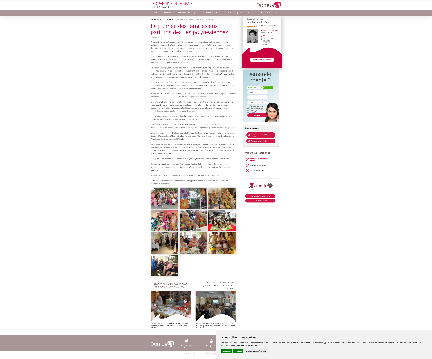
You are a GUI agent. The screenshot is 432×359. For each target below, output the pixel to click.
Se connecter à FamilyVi (260, 200)
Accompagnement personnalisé (177, 13)
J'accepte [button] (227, 351)
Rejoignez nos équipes (211, 347)
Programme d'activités (258, 165)
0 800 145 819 (255, 87)
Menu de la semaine (257, 170)
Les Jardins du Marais (158, 19)
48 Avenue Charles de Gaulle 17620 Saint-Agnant (270, 41)
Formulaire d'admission (259, 141)
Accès (278, 13)
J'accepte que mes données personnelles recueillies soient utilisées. (257, 109)
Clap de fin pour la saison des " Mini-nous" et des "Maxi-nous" (170, 285)
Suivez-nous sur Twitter (186, 347)
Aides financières (262, 13)
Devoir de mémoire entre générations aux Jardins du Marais (218, 285)
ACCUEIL (154, 13)
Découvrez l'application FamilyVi (260, 196)
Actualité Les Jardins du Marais (259, 159)
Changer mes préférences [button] (256, 351)
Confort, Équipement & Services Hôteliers (216, 13)
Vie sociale (244, 13)
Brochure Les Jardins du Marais (259, 135)
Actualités (170, 19)
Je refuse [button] (238, 351)
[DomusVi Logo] (269, 3)
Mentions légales (212, 354)
